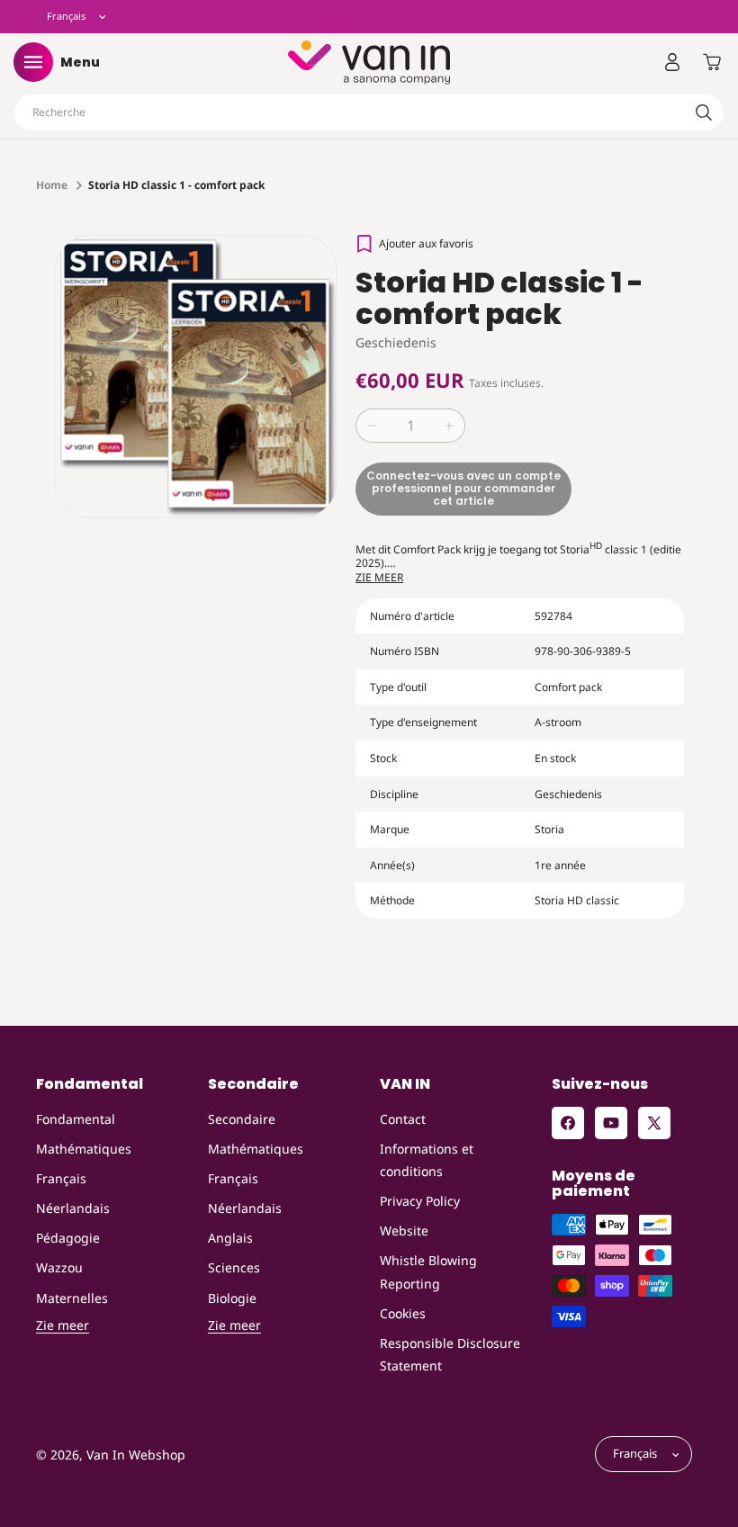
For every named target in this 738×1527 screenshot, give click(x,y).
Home (52, 185)
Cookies (403, 1313)
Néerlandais (73, 1208)
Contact (403, 1118)
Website (404, 1230)
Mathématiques (83, 1148)
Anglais (230, 1237)
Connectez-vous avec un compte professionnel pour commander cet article (463, 488)
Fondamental (75, 1118)
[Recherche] (704, 112)
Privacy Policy (420, 1200)
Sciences (234, 1267)
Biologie (232, 1298)
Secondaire (241, 1118)
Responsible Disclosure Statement (450, 1354)
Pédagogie (68, 1237)
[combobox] (369, 112)
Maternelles (72, 1298)
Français (61, 1178)
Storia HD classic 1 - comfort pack (176, 185)
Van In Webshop (135, 1454)
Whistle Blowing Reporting (428, 1271)
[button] (33, 62)
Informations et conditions (426, 1160)
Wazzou (59, 1267)
